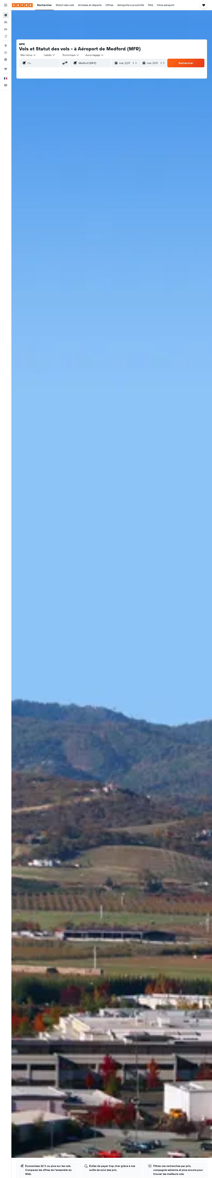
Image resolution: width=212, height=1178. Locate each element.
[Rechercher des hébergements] (5, 22)
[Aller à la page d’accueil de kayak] (22, 5)
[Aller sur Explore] (5, 45)
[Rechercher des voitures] (5, 29)
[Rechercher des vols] (5, 15)
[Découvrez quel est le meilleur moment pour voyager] (5, 59)
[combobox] (28, 55)
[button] (5, 5)
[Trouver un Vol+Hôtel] (5, 36)
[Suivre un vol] (5, 52)
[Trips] (5, 69)
